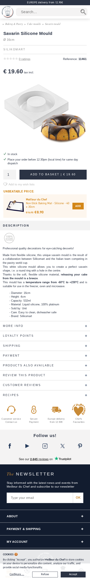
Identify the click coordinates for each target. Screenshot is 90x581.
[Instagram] (45, 446)
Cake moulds (34, 23)
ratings (24, 59)
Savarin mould (52, 23)
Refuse (45, 574)
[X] (62, 446)
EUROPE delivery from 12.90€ (45, 2)
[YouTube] (27, 446)
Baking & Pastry (14, 23)
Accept (73, 574)
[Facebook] (10, 446)
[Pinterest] (80, 446)
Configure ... (17, 574)
